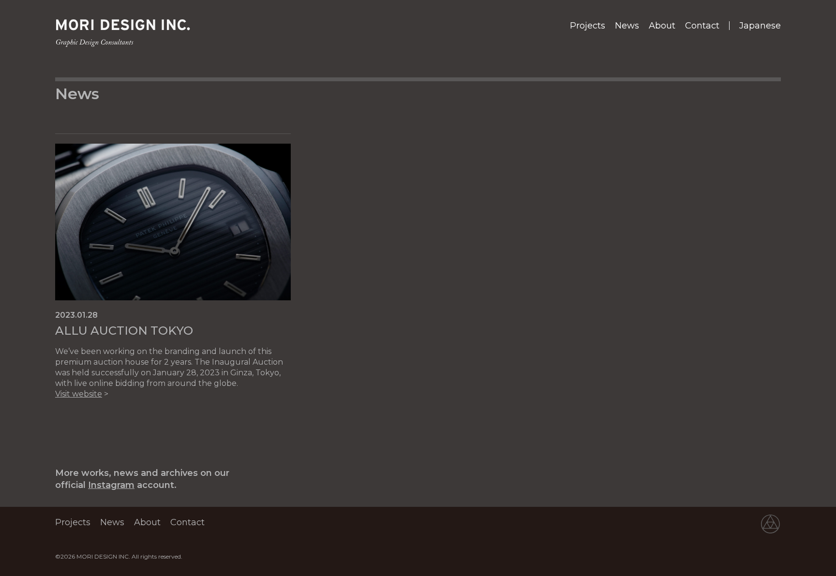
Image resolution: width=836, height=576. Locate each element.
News (627, 25)
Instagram (111, 485)
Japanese (760, 25)
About (662, 25)
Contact (702, 25)
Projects (587, 25)
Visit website (78, 394)
